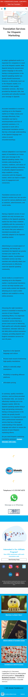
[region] (14, 3)
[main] (14, 32)
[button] (1, 9)
